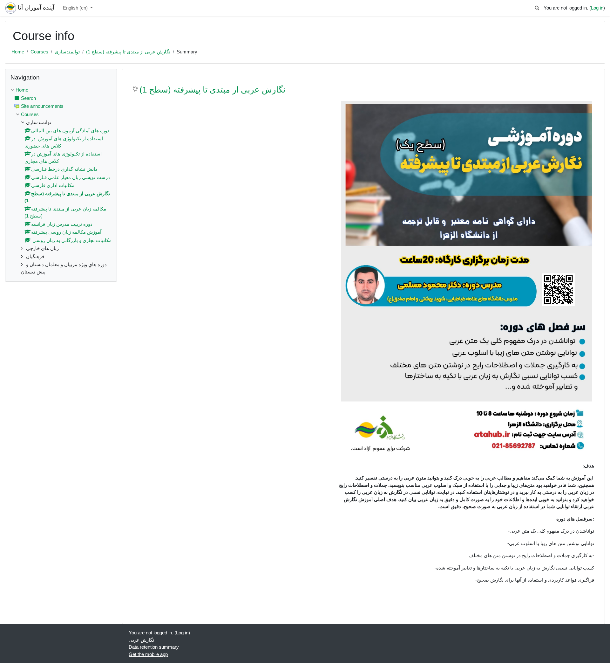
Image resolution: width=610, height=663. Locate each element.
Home (17, 51)
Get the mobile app (148, 654)
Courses (39, 51)
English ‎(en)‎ (76, 7)
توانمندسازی (67, 51)
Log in (597, 7)
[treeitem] (61, 180)
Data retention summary (154, 647)
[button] (537, 8)
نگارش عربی (141, 640)
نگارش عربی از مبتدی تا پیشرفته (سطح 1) (128, 51)
